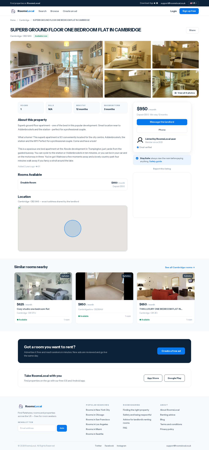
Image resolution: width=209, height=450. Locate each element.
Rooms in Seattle (94, 434)
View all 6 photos (186, 93)
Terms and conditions (171, 424)
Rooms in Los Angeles (97, 424)
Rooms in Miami (94, 429)
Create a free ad (171, 350)
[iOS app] (155, 3)
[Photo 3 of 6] (175, 54)
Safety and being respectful (137, 414)
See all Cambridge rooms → (180, 267)
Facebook (109, 445)
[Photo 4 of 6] (127, 84)
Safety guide (155, 161)
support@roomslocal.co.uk (173, 3)
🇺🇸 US (193, 3)
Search (43, 11)
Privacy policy (167, 429)
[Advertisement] (162, 195)
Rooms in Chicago (95, 414)
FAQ (125, 427)
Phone (162, 130)
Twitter (98, 445)
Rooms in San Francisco (98, 419)
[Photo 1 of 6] (56, 69)
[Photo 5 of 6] (175, 84)
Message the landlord (162, 122)
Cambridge (24, 20)
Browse (54, 11)
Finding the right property (136, 409)
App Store (153, 378)
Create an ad (70, 11)
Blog (162, 419)
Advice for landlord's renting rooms (137, 421)
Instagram (121, 445)
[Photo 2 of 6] (127, 54)
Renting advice (167, 414)
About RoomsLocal (169, 409)
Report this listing (162, 168)
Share (192, 30)
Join (62, 428)
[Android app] (157, 3)
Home (12, 20)
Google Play (174, 378)
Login (173, 11)
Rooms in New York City (98, 409)
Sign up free (189, 11)
